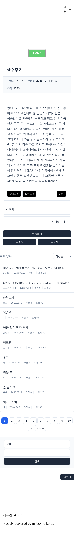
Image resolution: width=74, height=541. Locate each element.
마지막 (40, 427)
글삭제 (54, 241)
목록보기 (37, 233)
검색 (37, 461)
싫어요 (29, 193)
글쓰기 (67, 476)
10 (69, 420)
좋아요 (14, 193)
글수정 (19, 241)
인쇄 (61, 193)
